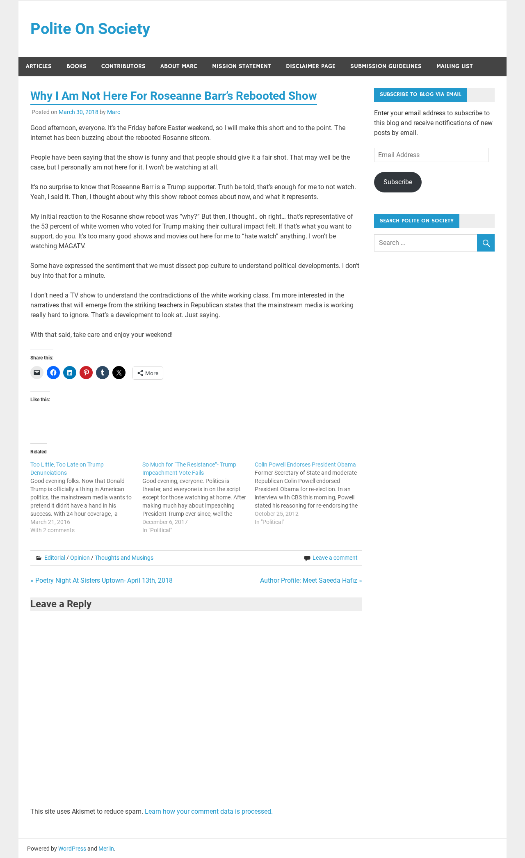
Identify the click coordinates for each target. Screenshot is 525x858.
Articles (39, 66)
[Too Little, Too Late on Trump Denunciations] (86, 497)
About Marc (178, 66)
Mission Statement (241, 66)
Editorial (54, 557)
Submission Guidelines (386, 66)
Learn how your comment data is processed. (209, 811)
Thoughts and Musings (124, 557)
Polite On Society (90, 29)
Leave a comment (335, 557)
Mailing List (454, 66)
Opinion (80, 557)
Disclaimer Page (311, 66)
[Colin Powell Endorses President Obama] (311, 493)
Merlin (106, 848)
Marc (113, 112)
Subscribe (397, 182)
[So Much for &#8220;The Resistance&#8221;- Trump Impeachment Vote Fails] (198, 497)
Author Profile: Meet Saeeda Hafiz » (311, 580)
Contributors (123, 66)
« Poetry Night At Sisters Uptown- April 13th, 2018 (101, 580)
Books (76, 66)
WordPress (72, 848)
